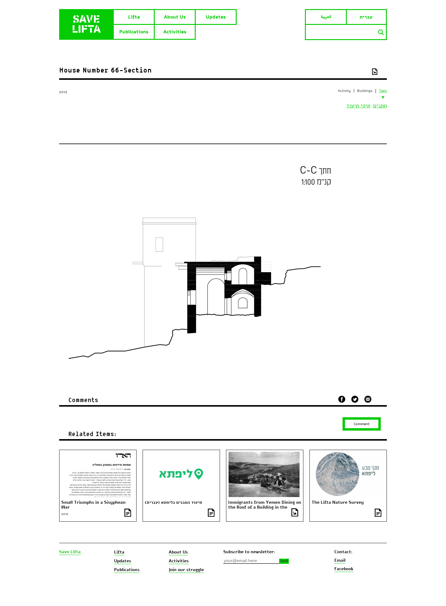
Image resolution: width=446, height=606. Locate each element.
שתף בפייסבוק (341, 399)
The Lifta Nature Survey (338, 502)
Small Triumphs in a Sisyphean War (93, 505)
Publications (133, 32)
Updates (216, 17)
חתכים (380, 105)
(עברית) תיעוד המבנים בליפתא (173, 502)
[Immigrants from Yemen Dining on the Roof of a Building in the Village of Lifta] (264, 454)
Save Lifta (70, 552)
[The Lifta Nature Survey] (348, 454)
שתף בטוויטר (354, 399)
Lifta (134, 17)
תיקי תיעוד (358, 105)
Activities (174, 32)
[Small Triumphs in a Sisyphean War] (97, 454)
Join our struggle (186, 570)
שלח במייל (368, 398)
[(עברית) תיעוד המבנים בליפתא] (181, 454)
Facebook (343, 569)
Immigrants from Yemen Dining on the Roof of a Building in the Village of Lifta (264, 507)
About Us (175, 17)
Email (340, 560)
